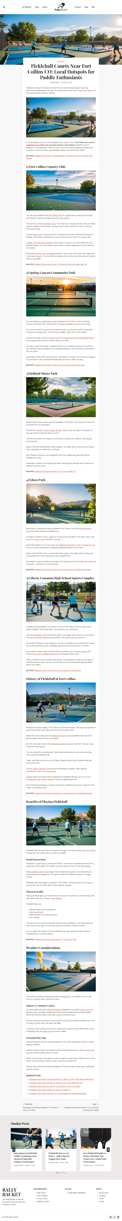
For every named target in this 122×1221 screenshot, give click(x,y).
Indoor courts (85, 1010)
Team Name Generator (77, 1193)
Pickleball (61, 61)
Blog (86, 7)
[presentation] (26, 1138)
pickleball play (65, 997)
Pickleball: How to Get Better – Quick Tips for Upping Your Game (59, 1156)
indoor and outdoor (53, 1010)
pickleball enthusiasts (66, 545)
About (44, 7)
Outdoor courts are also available (39, 243)
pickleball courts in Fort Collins (42, 872)
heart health (38, 912)
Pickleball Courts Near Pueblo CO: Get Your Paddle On (54, 471)
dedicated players (59, 736)
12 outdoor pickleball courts (67, 324)
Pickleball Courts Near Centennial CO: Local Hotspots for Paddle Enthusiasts (63, 793)
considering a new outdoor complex (40, 779)
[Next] (108, 1149)
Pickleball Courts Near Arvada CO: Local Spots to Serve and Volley (59, 365)
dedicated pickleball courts (61, 744)
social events (51, 771)
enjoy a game (40, 539)
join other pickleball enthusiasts (46, 654)
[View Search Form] (4, 7)
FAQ (93, 7)
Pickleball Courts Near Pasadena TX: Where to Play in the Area (41, 1107)
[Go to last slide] (13, 1149)
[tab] (57, 1172)
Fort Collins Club (55, 215)
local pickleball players (85, 338)
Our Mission (26, 7)
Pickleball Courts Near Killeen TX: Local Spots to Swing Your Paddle (81, 1107)
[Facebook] (110, 1217)
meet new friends (85, 90)
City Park (66, 1021)
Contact (78, 7)
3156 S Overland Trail (51, 338)
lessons (39, 256)
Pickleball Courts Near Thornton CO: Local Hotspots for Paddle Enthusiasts (62, 570)
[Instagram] (118, 1217)
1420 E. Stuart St (49, 537)
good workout (56, 898)
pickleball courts (33, 145)
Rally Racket (55, 82)
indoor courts (48, 1031)
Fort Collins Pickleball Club (40, 769)
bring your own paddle (45, 254)
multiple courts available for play (49, 430)
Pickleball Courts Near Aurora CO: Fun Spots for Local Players (57, 670)
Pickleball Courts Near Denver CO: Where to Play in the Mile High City (60, 264)
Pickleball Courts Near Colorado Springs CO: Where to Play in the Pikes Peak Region (61, 1079)
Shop (37, 7)
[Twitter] (114, 1217)
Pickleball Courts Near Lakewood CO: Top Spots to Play (55, 939)
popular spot (69, 338)
